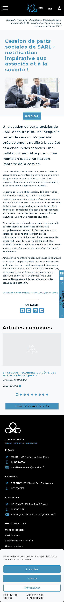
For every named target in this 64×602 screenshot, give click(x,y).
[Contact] (40, 8)
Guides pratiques (14, 546)
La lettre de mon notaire (19, 540)
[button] (17, 395)
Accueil (10, 20)
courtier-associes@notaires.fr (28, 467)
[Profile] (59, 8)
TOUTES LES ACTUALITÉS (32, 406)
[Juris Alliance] (13, 428)
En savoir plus (10, 386)
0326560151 (17, 488)
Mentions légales (15, 530)
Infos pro (22, 20)
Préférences (32, 587)
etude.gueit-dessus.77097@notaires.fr (33, 514)
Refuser (32, 578)
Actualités (35, 20)
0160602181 (17, 509)
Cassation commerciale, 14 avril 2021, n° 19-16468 (30, 292)
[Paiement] (50, 8)
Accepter (32, 569)
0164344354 (18, 462)
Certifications (12, 535)
